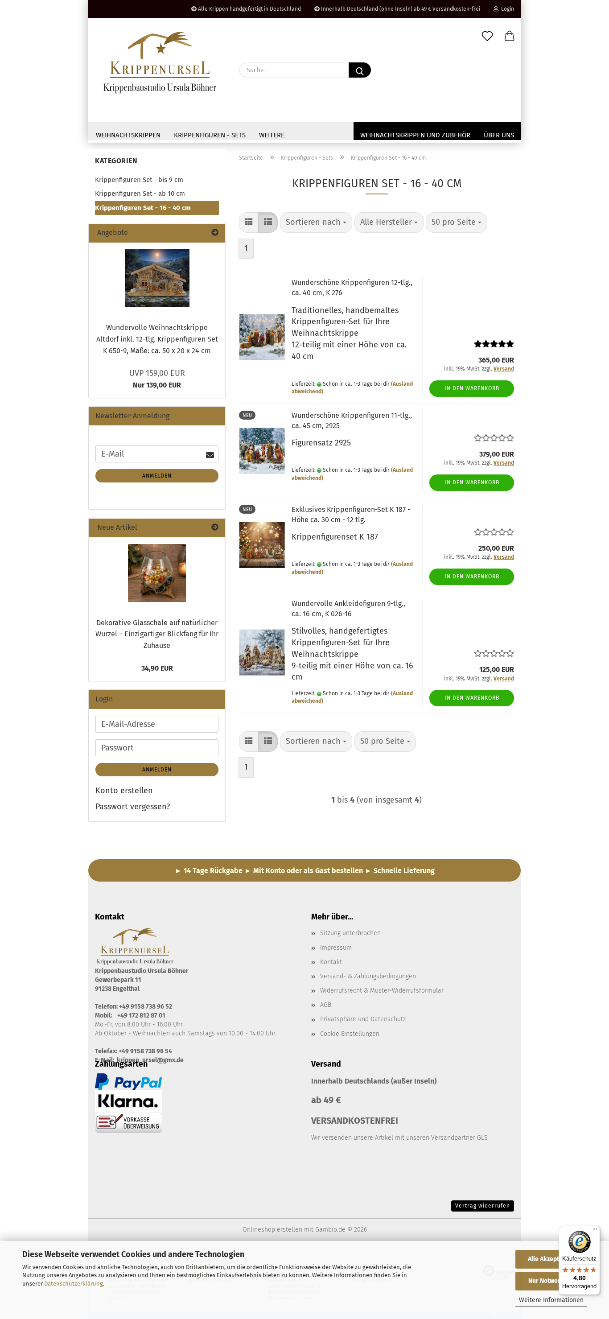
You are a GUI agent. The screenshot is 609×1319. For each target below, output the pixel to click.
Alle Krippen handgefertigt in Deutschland (249, 9)
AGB (325, 1005)
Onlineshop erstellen (272, 1229)
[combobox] (316, 222)
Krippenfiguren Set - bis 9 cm (139, 180)
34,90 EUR (157, 668)
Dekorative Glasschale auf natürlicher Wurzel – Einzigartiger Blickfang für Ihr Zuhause (156, 634)
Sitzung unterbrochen (350, 933)
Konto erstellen (124, 791)
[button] (509, 36)
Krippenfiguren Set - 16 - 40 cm (143, 208)
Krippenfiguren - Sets (210, 135)
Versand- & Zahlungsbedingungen (368, 976)
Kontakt (331, 962)
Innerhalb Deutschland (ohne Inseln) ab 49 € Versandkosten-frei (400, 9)
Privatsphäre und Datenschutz (363, 1019)
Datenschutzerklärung (73, 1283)
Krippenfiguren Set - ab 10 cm (140, 194)
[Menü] (594, 1231)
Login (506, 9)
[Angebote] (214, 233)
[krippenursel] (160, 62)
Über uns (499, 135)
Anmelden (157, 476)
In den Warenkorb (471, 388)
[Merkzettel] (487, 36)
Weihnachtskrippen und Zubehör (415, 135)
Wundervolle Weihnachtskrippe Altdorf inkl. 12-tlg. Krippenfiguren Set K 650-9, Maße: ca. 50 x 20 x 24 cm (157, 338)
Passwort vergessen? (132, 807)
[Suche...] (360, 70)
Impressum (336, 948)
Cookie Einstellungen (349, 1034)
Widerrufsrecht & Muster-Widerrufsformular (382, 990)
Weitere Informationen (551, 1300)
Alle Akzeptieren (551, 1259)
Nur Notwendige (551, 1281)
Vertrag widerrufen (482, 1206)
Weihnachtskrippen (128, 135)
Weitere (271, 135)
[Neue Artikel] (214, 528)
